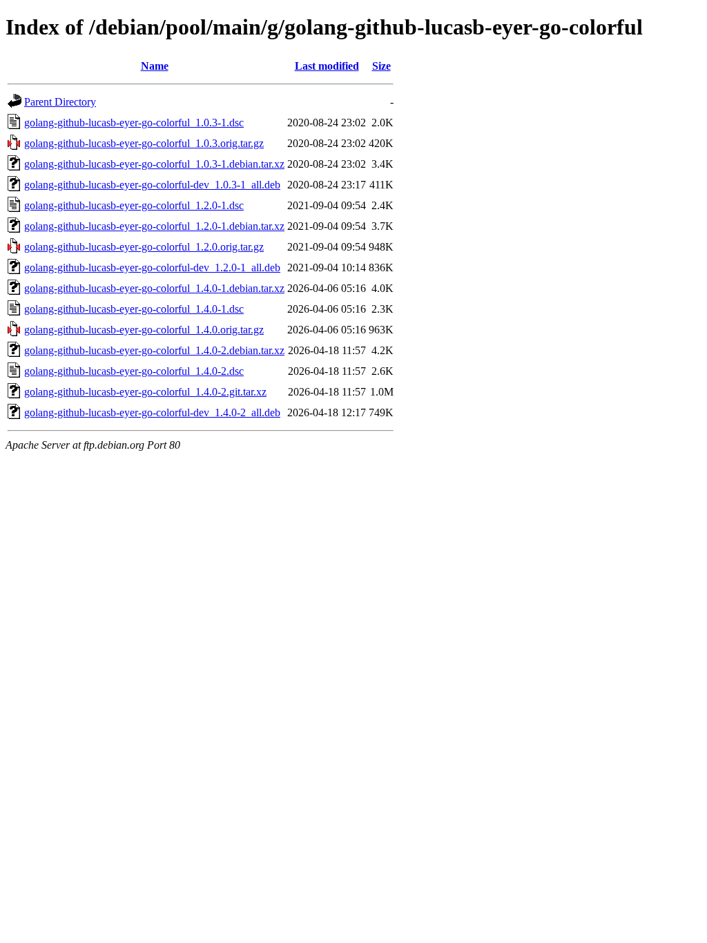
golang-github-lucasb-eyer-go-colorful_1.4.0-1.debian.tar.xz (154, 288)
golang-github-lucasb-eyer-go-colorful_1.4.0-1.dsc (134, 309)
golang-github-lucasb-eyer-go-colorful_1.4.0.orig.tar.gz (144, 330)
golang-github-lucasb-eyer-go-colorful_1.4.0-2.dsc (134, 371)
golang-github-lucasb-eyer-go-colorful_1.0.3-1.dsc (134, 122)
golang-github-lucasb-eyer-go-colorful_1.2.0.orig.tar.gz (144, 247)
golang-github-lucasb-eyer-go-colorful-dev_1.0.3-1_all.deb (152, 185)
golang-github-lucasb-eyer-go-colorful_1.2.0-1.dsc (134, 205)
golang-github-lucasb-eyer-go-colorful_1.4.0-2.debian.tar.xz (154, 350)
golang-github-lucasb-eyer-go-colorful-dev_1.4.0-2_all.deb (152, 412)
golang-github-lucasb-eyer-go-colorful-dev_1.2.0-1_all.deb (152, 267)
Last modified (327, 66)
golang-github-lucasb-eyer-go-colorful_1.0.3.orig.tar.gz (144, 143)
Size (381, 66)
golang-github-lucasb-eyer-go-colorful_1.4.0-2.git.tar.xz (145, 392)
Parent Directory (60, 102)
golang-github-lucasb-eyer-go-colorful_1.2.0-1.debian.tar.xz (154, 226)
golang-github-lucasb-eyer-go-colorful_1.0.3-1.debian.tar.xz (154, 164)
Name (154, 66)
